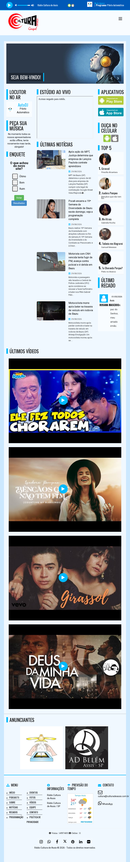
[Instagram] (41, 841)
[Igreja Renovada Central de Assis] (86, 742)
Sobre (12, 802)
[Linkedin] (81, 841)
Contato (33, 812)
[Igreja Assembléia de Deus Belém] (41, 742)
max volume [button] (32, 5)
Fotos (32, 797)
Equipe (32, 807)
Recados (13, 812)
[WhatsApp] (49, 841)
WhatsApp (107, 804)
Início (12, 792)
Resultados (19, 203)
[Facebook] (57, 841)
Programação (16, 817)
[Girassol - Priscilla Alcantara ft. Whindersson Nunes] (63, 577)
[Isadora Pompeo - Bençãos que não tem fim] (63, 489)
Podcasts (14, 797)
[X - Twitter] (65, 841)
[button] (120, 19)
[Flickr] (88, 841)
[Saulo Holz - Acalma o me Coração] (63, 400)
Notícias (13, 807)
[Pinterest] (73, 841)
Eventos (33, 792)
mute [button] (16, 5)
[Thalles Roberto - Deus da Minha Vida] (63, 666)
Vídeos (32, 802)
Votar (19, 197)
